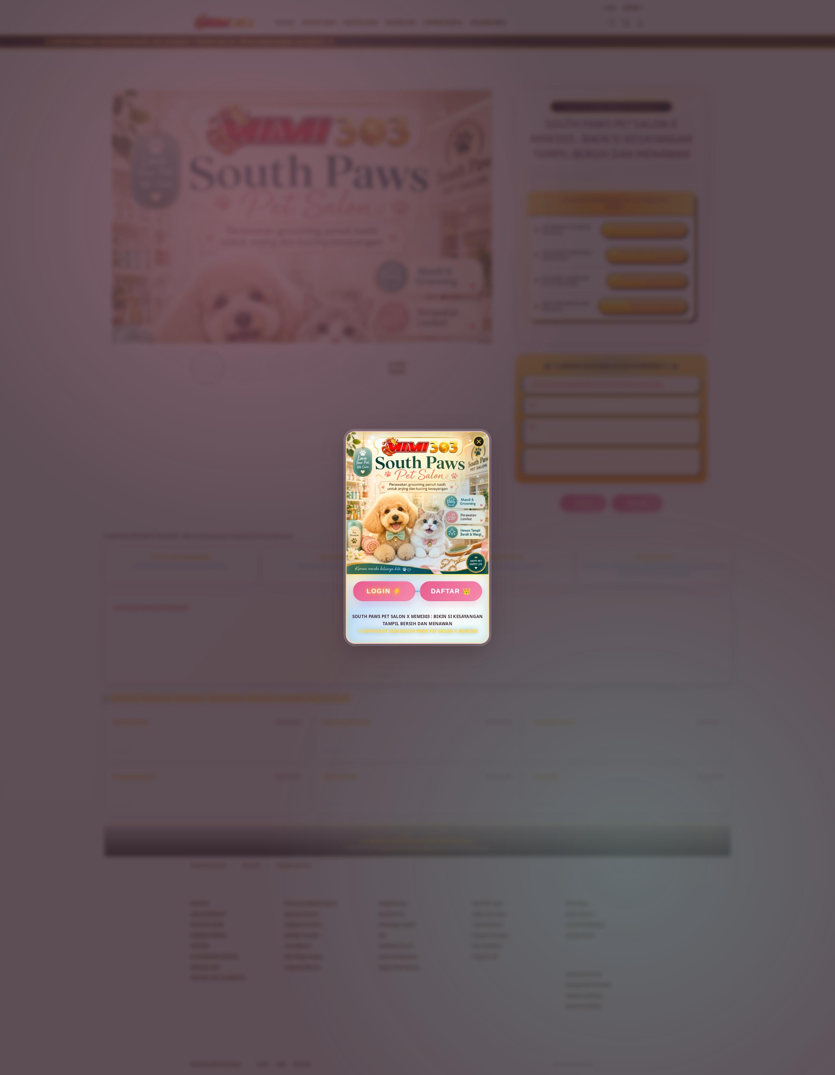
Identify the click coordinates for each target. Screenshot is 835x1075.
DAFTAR (445, 591)
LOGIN (378, 591)
